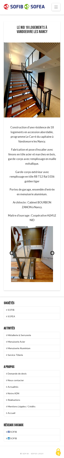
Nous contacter (16, 380)
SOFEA (11, 316)
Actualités (13, 386)
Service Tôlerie (15, 355)
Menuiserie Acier (16, 341)
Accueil (11, 413)
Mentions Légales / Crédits (21, 406)
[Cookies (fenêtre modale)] (58, 452)
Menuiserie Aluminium (19, 348)
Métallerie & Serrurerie (19, 335)
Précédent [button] (12, 253)
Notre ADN (13, 393)
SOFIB (11, 309)
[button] (56, 7)
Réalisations (14, 399)
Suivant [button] (52, 253)
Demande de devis (17, 373)
